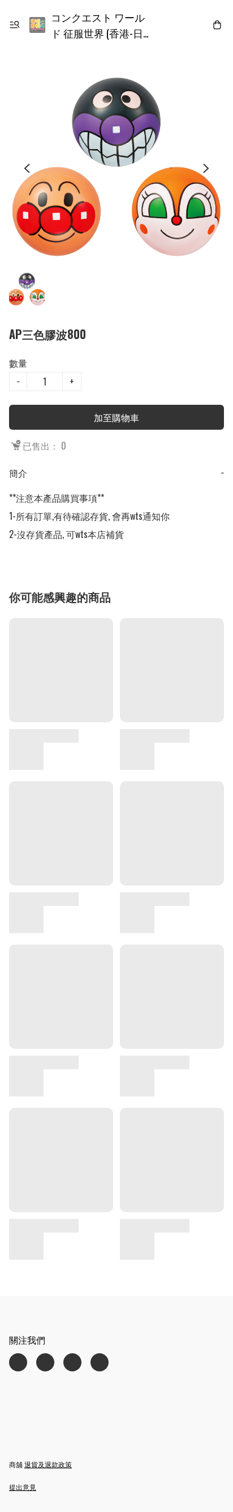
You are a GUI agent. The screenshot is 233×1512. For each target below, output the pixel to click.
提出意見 (22, 1487)
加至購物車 (116, 417)
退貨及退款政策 (48, 1464)
